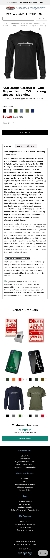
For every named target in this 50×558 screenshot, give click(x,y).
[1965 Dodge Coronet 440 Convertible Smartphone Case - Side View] (36, 375)
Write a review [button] (25, 439)
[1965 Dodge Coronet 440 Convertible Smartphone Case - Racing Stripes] (14, 375)
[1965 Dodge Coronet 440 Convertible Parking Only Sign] (36, 343)
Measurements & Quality (25, 484)
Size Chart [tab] (31, 146)
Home (4, 23)
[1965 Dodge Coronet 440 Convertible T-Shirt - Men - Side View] (36, 411)
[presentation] (23, 379)
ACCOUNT (20, 14)
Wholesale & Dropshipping (25, 467)
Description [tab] (8, 146)
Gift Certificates (25, 504)
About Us (25, 456)
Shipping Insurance (25, 487)
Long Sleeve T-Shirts (18, 23)
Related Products (25, 310)
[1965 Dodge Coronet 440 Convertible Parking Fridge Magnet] (14, 343)
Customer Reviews (25, 501)
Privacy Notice (25, 490)
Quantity (6, 123)
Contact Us (25, 479)
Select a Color (7, 106)
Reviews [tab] (20, 146)
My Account (25, 521)
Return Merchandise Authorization (25, 510)
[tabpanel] (24, 223)
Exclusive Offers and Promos (25, 524)
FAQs (25, 481)
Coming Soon (25, 459)
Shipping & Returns (25, 527)
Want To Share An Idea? (25, 464)
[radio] (4, 111)
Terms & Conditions (25, 530)
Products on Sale (25, 507)
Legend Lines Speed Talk (25, 461)
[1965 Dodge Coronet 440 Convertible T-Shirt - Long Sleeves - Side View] (14, 411)
